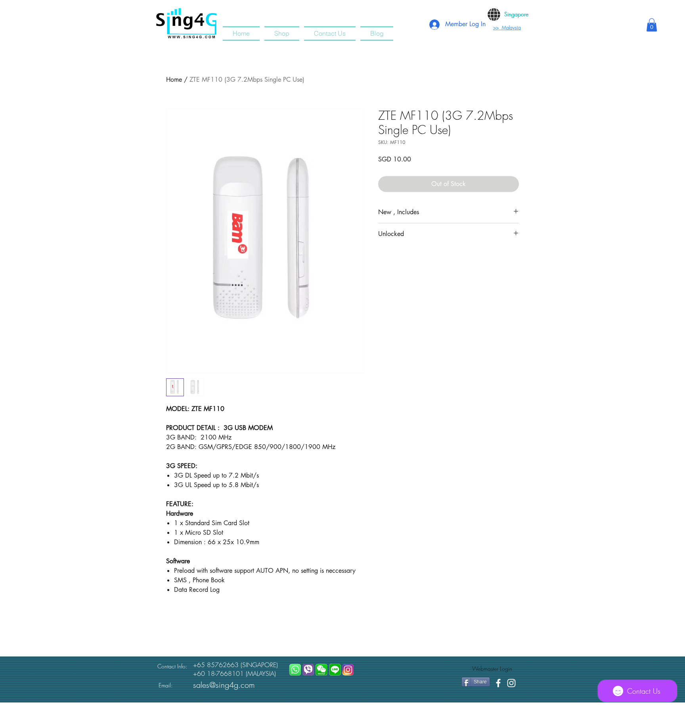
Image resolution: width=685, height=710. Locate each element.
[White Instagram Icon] (511, 683)
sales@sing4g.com (224, 684)
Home (174, 79)
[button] (651, 24)
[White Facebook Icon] (498, 683)
